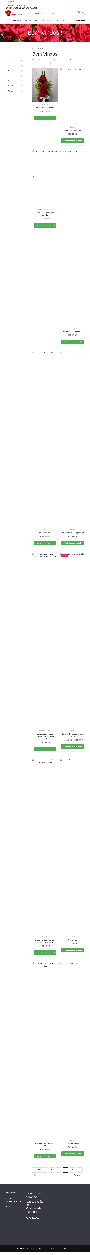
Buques (72, 127)
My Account (81, 20)
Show (34, 60)
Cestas (39, 209)
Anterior (41, 1170)
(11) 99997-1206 (12, 2)
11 (35, 1175)
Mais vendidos (48, 209)
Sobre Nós (8, 1199)
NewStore (56, 1248)
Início (34, 48)
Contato (7, 1206)
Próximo (76, 1175)
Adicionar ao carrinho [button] (46, 118)
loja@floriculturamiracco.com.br (17, 5)
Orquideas (72, 1140)
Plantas (72, 936)
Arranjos (45, 104)
